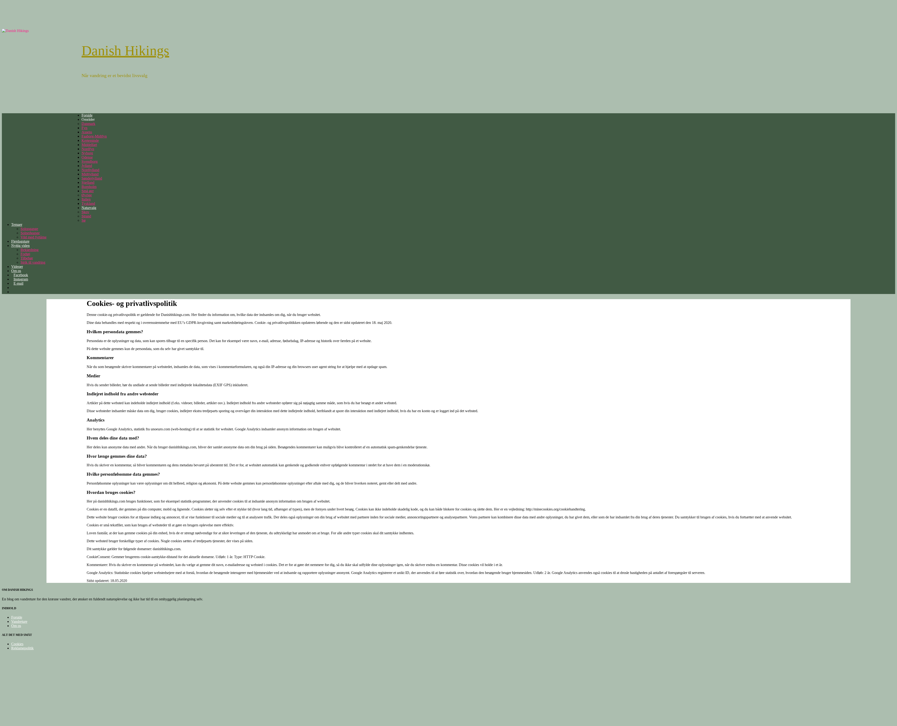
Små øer (88, 191)
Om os (16, 626)
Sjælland (88, 182)
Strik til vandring (33, 262)
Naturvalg (89, 208)
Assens (87, 132)
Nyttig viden (20, 246)
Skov (85, 212)
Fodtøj (25, 254)
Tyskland (88, 203)
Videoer (17, 267)
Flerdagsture (20, 241)
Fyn (84, 128)
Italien (86, 199)
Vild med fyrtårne (33, 237)
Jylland (87, 166)
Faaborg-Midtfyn (94, 136)
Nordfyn (88, 149)
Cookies (17, 644)
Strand (86, 216)
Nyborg (87, 153)
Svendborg (90, 161)
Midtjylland (90, 174)
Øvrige (87, 195)
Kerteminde (90, 140)
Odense (87, 157)
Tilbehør (27, 258)
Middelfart (89, 145)
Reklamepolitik (22, 648)
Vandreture (19, 621)
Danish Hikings (125, 50)
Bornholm (89, 187)
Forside (87, 115)
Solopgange (29, 229)
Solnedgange (30, 233)
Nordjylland (90, 170)
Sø (83, 220)
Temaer (16, 225)
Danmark (88, 124)
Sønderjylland (92, 178)
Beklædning (30, 250)
